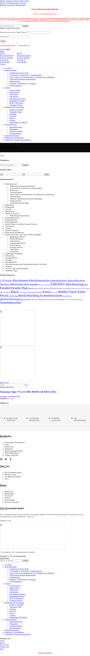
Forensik (31, 288)
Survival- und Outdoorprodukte (16, 268)
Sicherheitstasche (51, 295)
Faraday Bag (19, 288)
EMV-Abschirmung (70, 284)
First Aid (12, 116)
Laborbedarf (9, 226)
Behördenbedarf (11, 184)
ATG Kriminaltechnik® (13, 472)
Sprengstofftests (15, 134)
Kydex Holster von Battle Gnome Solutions (21, 224)
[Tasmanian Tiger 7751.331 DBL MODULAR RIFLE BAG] (17, 345)
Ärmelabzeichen (10, 302)
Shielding (33, 295)
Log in (3, 41)
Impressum (9, 449)
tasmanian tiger (59, 299)
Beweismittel (31, 284)
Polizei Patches (15, 90)
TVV (66, 299)
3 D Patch (6, 280)
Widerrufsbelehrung (12, 453)
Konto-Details (10, 500)
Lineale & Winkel (15, 131)
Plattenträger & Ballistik (18, 123)
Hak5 (36, 288)
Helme (11, 118)
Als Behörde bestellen (13, 477)
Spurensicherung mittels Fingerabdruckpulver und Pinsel (26, 264)
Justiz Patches (14, 93)
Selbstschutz (9, 256)
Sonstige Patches (11, 258)
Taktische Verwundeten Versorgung (22, 84)
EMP (54, 284)
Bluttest (48, 285)
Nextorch (7, 292)
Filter (47, 174)
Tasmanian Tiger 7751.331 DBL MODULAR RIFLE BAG (28, 392)
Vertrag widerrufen (11, 455)
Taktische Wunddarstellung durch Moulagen (26, 199)
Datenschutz (9, 447)
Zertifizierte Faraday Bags (19, 73)
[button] (6, 387)
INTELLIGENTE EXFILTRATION (48, 288)
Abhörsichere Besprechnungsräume (22, 79)
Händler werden (10, 475)
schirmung (13, 296)
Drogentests (13, 129)
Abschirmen (20, 280)
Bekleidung (9, 205)
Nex (1, 292)
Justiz (61, 288)
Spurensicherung (15, 127)
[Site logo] (14, 5)
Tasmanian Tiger (15, 112)
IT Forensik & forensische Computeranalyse (25, 75)
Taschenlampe (50, 299)
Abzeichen (17, 284)
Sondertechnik (14, 81)
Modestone (14, 190)
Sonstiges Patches (15, 105)
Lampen (12, 120)
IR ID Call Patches (16, 103)
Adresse (8, 498)
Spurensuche (25, 299)
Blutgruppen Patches (17, 101)
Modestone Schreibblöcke (14, 232)
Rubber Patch (67, 292)
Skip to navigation (7, 1)
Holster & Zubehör (16, 110)
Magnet (88, 288)
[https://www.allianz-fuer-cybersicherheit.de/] (33, 548)
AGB (6, 445)
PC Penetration (23, 292)
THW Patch (13, 95)
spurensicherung (10, 299)
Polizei (47, 292)
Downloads (9, 496)
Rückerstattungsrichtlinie (14, 451)
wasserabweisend (77, 299)
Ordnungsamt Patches (17, 99)
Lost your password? (7, 45)
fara (86, 284)
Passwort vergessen (12, 502)
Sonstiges (12, 114)
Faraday (5, 288)
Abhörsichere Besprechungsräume (22, 186)
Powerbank (55, 292)
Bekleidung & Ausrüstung (19, 216)
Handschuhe (9, 211)
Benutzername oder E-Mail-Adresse (14, 32)
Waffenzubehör (15, 201)
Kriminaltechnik (11, 220)
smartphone (67, 296)
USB (69, 299)
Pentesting (31, 292)
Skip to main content (21, 1)
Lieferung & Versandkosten (15, 442)
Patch (15, 292)
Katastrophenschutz (12, 218)
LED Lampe (81, 288)
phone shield (38, 292)
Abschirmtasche (38, 280)
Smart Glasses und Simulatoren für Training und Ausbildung (31, 77)
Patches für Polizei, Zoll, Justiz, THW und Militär (23, 235)
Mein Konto (9, 491)
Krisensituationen (11, 222)
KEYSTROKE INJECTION (70, 288)
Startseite (8, 266)
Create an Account (12, 28)
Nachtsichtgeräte (15, 86)
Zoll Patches (14, 97)
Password (4, 37)
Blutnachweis (42, 285)
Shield (22, 295)
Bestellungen (9, 494)
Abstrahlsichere (58, 280)
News (7, 479)
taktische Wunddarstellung (38, 299)
